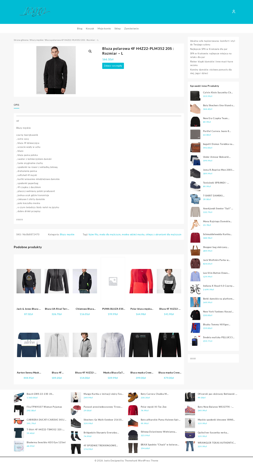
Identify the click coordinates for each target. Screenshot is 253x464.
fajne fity (93, 234)
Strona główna (21, 40)
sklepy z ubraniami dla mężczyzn (163, 234)
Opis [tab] (16, 104)
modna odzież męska (133, 234)
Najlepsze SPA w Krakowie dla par (209, 49)
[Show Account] (234, 12)
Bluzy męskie (36, 40)
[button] (90, 51)
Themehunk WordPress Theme (142, 460)
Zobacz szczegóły (113, 65)
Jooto (107, 460)
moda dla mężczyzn (110, 234)
